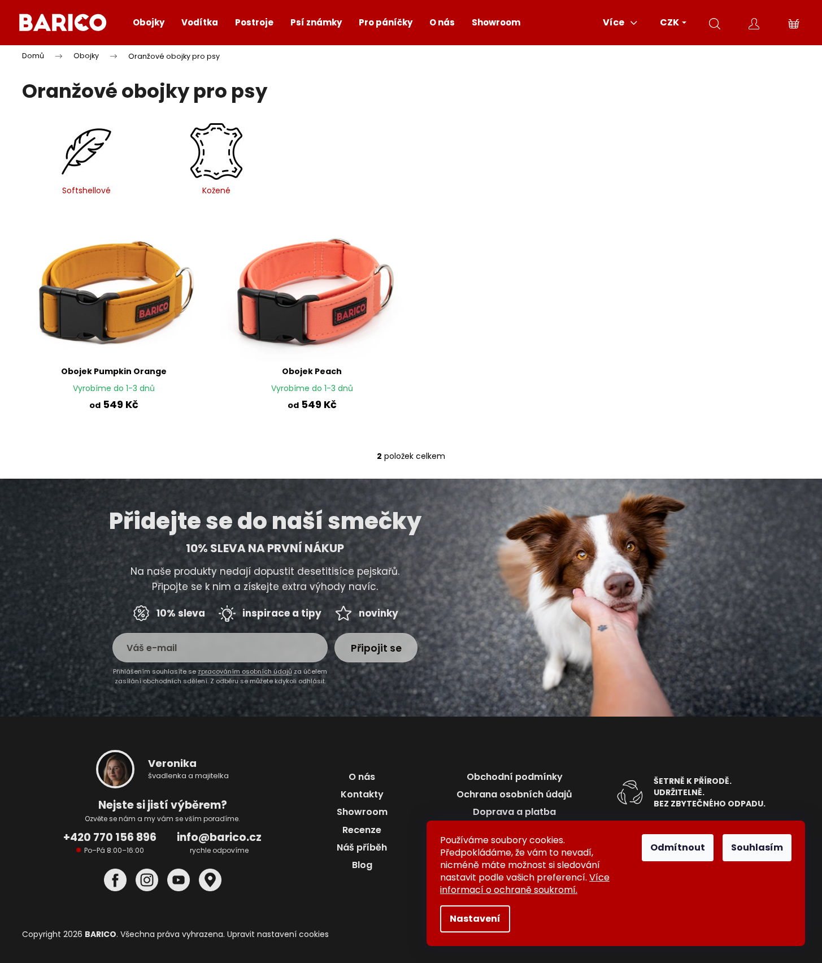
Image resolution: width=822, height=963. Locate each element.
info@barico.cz (219, 837)
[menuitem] (148, 22)
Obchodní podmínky (515, 777)
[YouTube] (178, 880)
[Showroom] (210, 880)
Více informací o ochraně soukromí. (525, 883)
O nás (362, 777)
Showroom (362, 812)
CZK (670, 22)
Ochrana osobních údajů (514, 794)
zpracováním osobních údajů (245, 671)
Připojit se (376, 648)
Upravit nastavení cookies (278, 934)
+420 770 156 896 (109, 837)
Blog (362, 865)
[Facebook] (115, 880)
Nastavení (475, 918)
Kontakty (362, 794)
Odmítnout (677, 847)
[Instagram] (146, 880)
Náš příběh (362, 847)
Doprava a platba (514, 812)
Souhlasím (757, 847)
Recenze (361, 830)
